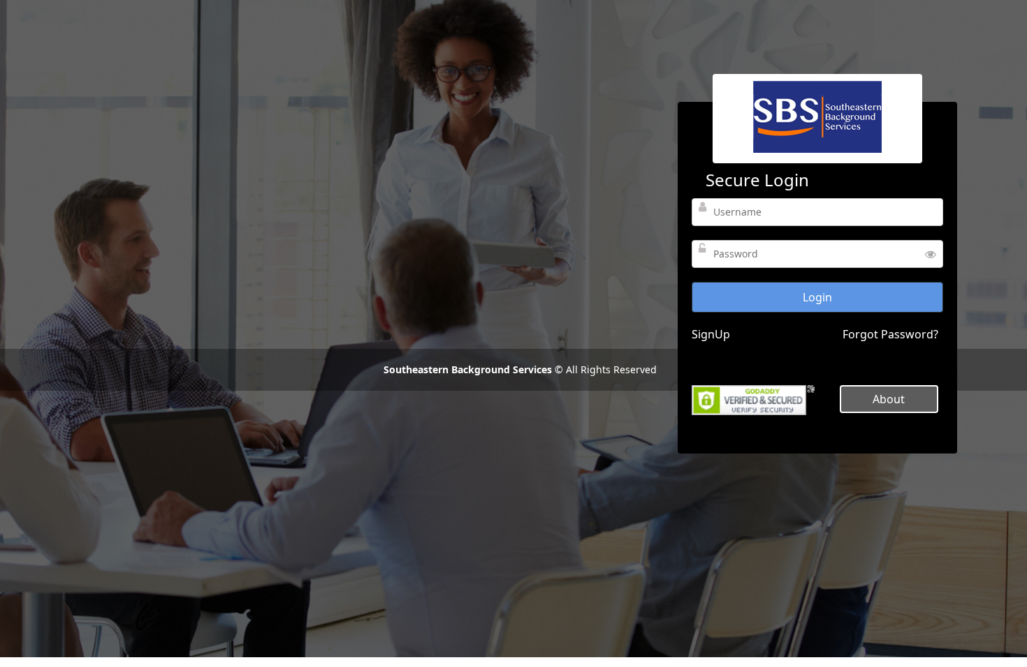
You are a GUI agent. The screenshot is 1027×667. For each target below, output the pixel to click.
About (889, 399)
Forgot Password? (890, 334)
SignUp (711, 334)
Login (817, 297)
